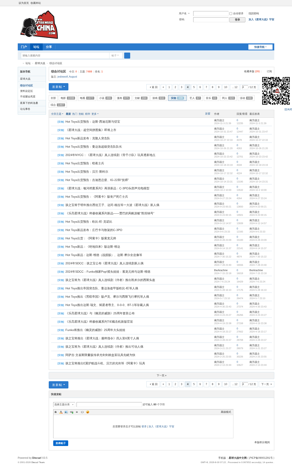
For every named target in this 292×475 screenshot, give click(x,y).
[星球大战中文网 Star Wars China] (39, 24)
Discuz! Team (37, 462)
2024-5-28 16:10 (258, 290)
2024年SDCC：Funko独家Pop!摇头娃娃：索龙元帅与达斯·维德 (107, 271)
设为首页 (24, 2)
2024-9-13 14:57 (258, 223)
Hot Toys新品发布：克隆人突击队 (87, 138)
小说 (105, 98)
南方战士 (219, 120)
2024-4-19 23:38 (258, 323)
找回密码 (254, 13)
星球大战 (40, 63)
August (73, 76)
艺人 (195, 98)
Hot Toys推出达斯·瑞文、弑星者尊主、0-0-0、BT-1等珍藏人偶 (107, 305)
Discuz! (36, 457)
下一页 (265, 384)
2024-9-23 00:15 (258, 215)
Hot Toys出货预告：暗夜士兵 (84, 163)
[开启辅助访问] (268, 3)
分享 (49, 47)
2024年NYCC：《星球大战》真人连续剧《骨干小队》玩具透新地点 (110, 155)
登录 (144, 426)
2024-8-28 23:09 (258, 240)
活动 (246, 98)
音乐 (211, 98)
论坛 (36, 47)
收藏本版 (252, 71)
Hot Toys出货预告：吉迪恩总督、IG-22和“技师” (97, 180)
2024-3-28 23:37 (258, 340)
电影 (67, 98)
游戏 (158, 98)
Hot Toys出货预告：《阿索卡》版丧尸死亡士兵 (96, 196)
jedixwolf (63, 76)
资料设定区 (26, 91)
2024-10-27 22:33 (258, 140)
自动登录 (238, 13)
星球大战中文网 (238, 457)
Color (61, 412)
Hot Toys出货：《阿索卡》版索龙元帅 (90, 238)
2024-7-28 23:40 (258, 265)
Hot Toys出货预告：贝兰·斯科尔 (86, 171)
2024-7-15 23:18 (258, 273)
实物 (177, 98)
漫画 (123, 98)
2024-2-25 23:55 (258, 356)
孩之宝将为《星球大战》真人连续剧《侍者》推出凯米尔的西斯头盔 (110, 280)
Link (71, 412)
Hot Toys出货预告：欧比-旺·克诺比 (88, 221)
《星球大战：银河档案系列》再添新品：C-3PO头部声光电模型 (107, 188)
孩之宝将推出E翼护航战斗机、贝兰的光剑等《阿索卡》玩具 (105, 363)
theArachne (221, 270)
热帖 (81, 113)
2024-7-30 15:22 (258, 256)
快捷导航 (259, 47)
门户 (24, 47)
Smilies (88, 412)
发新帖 (57, 86)
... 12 (234, 87)
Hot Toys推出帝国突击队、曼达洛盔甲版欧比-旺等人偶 (101, 288)
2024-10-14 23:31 (258, 181)
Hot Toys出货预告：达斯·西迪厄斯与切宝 (92, 121)
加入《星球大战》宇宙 (261, 19)
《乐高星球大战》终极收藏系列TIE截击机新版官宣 (99, 321)
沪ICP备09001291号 (261, 457)
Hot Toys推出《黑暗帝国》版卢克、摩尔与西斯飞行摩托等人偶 (107, 296)
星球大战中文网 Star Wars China (19, 63)
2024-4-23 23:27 (258, 315)
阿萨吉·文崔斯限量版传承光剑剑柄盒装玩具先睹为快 (100, 355)
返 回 (155, 87)
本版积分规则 (262, 442)
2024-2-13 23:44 (258, 365)
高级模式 (226, 411)
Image (66, 412)
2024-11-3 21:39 (257, 123)
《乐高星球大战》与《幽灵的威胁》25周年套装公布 (100, 313)
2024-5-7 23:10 (257, 298)
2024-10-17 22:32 (258, 173)
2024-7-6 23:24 (257, 281)
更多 (94, 113)
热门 (74, 113)
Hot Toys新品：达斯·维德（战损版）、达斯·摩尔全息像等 (103, 255)
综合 (57, 104)
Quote (77, 412)
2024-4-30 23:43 (258, 306)
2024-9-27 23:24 (258, 198)
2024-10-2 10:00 (258, 190)
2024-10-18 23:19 (258, 165)
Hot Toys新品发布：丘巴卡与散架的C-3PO (93, 230)
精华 (87, 113)
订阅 (269, 71)
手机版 (222, 457)
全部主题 (56, 113)
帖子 (114, 55)
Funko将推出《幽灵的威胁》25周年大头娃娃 (95, 330)
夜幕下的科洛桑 (29, 102)
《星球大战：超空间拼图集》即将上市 (90, 130)
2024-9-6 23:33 (257, 231)
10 (225, 87)
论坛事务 (25, 108)
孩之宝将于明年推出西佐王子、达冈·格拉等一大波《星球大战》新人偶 (112, 205)
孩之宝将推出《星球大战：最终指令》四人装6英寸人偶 (102, 338)
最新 (68, 113)
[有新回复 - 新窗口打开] (54, 122)
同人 (228, 98)
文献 (140, 98)
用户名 (183, 13)
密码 (181, 19)
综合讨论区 (55, 63)
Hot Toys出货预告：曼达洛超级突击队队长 (93, 146)
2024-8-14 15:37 (258, 248)
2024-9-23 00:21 (258, 206)
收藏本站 (36, 2)
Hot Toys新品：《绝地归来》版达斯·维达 (92, 246)
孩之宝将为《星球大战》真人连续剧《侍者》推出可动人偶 (104, 346)
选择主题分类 (62, 404)
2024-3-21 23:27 (258, 348)
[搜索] (127, 56)
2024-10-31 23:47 (258, 131)
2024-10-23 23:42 (258, 156)
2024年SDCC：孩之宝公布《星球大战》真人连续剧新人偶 (104, 263)
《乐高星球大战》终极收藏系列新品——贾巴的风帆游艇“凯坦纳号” (109, 213)
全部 (53, 98)
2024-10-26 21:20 (258, 148)
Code (82, 412)
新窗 (207, 113)
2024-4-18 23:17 (258, 331)
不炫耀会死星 (27, 96)
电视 (86, 98)
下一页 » (162, 375)
